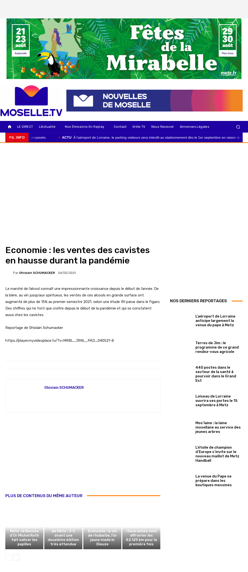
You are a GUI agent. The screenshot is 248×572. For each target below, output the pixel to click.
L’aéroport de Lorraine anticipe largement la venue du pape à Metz (215, 320)
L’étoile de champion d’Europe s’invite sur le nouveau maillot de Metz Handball (217, 454)
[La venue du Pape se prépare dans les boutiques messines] (181, 480)
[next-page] (16, 557)
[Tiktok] (239, 5)
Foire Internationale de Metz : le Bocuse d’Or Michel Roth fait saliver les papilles (24, 533)
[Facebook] (215, 5)
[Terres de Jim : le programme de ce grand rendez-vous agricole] (181, 346)
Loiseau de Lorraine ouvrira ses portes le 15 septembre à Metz (216, 400)
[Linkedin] (239, 13)
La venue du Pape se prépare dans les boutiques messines (213, 480)
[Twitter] (231, 5)
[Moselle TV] (31, 100)
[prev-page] (8, 557)
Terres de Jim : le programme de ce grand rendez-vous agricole (217, 347)
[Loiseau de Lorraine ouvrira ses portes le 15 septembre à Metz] (181, 400)
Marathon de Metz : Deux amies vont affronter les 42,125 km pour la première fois (141, 535)
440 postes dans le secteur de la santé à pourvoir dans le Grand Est (215, 374)
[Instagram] (223, 5)
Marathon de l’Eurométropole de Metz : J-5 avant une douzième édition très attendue (63, 533)
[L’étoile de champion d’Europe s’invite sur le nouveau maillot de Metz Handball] (181, 453)
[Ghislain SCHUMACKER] (9, 273)
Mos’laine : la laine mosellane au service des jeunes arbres (218, 427)
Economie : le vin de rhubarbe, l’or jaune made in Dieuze (102, 537)
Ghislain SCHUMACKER (37, 272)
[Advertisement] (82, 458)
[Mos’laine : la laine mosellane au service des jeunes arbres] (181, 426)
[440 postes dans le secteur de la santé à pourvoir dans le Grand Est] (181, 373)
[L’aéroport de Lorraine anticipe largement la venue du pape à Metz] (181, 320)
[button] (238, 127)
